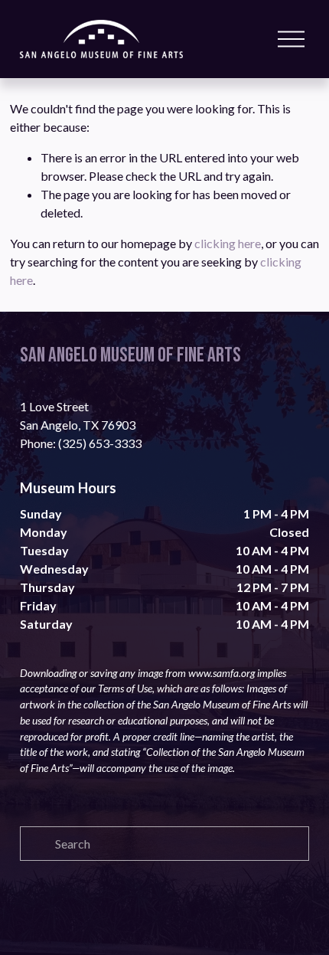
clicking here (227, 243)
